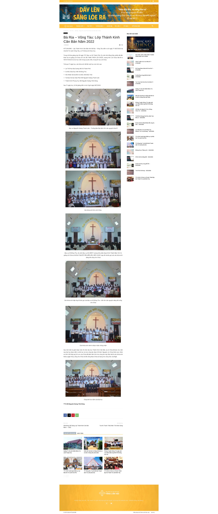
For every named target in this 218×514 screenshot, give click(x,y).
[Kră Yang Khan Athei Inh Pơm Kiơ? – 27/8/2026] (130, 70)
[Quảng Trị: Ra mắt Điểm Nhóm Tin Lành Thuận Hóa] (73, 443)
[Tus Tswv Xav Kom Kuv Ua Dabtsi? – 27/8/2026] (130, 83)
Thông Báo (99, 26)
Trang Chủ (79, 26)
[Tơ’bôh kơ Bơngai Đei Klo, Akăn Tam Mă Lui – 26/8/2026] (130, 117)
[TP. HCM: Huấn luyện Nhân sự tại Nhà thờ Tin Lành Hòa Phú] (73, 463)
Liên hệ (152, 512)
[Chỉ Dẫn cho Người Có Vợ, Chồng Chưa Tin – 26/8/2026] (130, 110)
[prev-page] (65, 476)
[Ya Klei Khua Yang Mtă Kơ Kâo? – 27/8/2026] (130, 76)
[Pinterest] (73, 415)
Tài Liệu (117, 26)
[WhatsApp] (77, 415)
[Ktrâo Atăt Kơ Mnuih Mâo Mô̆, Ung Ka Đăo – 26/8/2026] (130, 124)
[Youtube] (153, 1)
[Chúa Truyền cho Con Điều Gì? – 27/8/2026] (130, 63)
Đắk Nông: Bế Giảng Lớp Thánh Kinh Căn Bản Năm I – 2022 (76, 426)
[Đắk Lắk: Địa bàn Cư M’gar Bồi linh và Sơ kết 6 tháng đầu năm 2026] (93, 443)
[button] (152, 26)
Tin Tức (89, 26)
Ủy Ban (126, 26)
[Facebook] (150, 1)
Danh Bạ (109, 26)
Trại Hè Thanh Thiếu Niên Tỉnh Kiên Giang (111, 425)
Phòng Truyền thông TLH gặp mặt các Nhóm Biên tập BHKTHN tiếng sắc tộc (113, 452)
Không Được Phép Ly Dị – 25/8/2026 (144, 150)
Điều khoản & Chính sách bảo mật (141, 512)
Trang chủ (66, 30)
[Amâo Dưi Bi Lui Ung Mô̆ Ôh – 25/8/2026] (130, 165)
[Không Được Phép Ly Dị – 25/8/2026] (130, 151)
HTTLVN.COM (136, 26)
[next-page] (67, 476)
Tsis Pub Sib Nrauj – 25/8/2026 (143, 170)
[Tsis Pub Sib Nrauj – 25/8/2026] (130, 172)
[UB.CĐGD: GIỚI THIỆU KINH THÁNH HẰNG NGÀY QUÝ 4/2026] (130, 56)
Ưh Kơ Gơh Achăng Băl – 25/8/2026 (144, 157)
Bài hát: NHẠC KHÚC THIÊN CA (138, 49)
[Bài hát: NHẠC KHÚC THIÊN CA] (140, 44)
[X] (69, 415)
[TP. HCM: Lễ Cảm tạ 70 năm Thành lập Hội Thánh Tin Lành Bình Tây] (113, 463)
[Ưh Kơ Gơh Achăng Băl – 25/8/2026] (130, 158)
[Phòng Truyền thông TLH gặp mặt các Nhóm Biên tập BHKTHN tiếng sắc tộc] (113, 443)
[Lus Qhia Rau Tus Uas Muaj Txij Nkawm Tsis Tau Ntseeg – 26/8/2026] (130, 131)
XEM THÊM (80, 433)
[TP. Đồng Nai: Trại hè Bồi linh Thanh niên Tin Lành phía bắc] (93, 463)
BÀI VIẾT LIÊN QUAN (70, 433)
